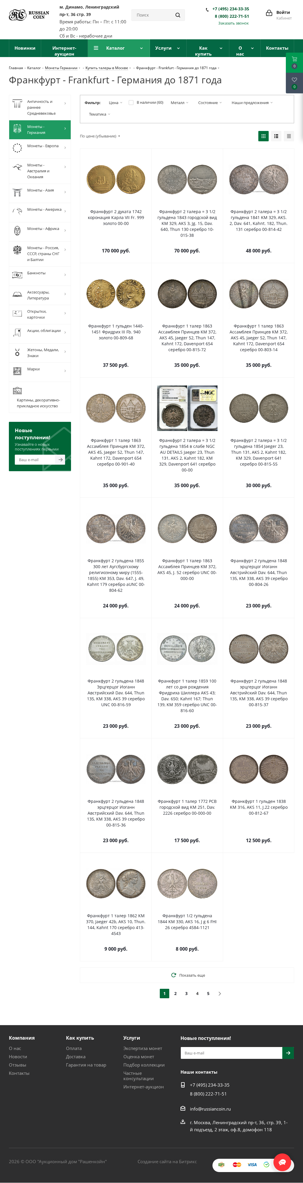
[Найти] (178, 15)
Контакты (19, 1073)
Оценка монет (138, 1056)
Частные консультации (138, 1075)
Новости (18, 1056)
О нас (15, 1048)
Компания (22, 1038)
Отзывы (17, 1065)
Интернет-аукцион (143, 1087)
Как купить (80, 1038)
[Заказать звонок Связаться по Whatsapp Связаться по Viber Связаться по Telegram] (282, 1159)
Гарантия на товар (86, 1065)
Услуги (131, 1038)
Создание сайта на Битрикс (167, 1161)
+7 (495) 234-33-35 (230, 9)
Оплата (74, 1048)
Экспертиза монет (142, 1048)
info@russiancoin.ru (210, 1109)
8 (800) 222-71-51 (232, 16)
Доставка (76, 1056)
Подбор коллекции (144, 1065)
